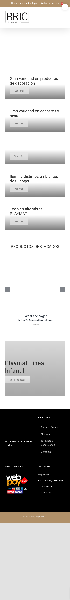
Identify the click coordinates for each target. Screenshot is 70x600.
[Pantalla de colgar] (35, 253)
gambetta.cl (42, 516)
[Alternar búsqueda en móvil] (58, 12)
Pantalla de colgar (35, 316)
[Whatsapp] (10, 453)
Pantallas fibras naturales (41, 320)
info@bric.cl (43, 474)
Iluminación (22, 320)
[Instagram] (6, 453)
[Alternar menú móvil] (64, 12)
